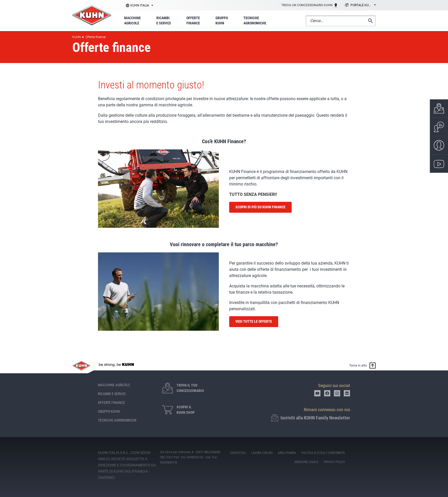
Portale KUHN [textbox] (362, 5)
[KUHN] (91, 15)
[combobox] (359, 5)
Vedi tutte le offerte (253, 321)
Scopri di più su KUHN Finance (260, 207)
